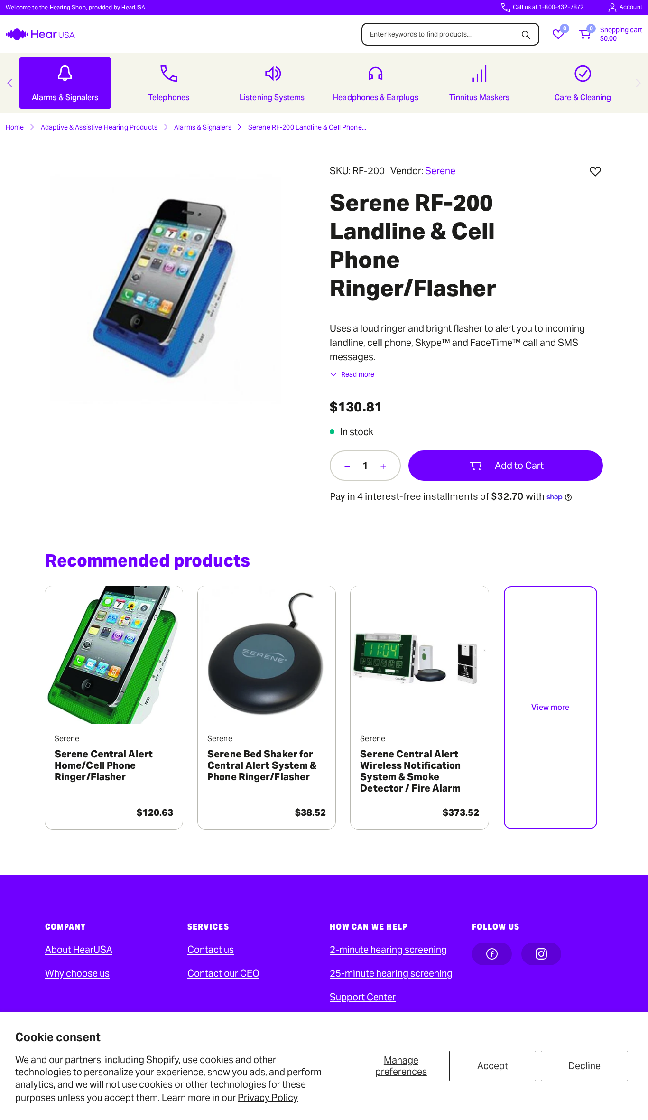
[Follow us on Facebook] (492, 954)
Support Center (363, 997)
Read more (357, 374)
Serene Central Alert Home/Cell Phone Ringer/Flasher (104, 765)
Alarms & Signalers (202, 127)
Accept (492, 1066)
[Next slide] (638, 83)
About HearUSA (78, 949)
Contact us (210, 949)
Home (15, 127)
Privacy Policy (268, 1098)
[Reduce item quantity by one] (347, 465)
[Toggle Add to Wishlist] (595, 171)
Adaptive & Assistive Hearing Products (99, 127)
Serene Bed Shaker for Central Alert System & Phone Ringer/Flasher (261, 765)
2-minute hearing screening (388, 949)
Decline (584, 1066)
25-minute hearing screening (391, 973)
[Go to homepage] (40, 34)
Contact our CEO (223, 973)
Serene (440, 171)
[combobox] (450, 34)
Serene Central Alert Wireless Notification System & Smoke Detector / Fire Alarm (410, 771)
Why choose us (77, 973)
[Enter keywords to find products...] (526, 32)
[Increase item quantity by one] (383, 465)
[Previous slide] (9, 83)
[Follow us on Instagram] (541, 954)
